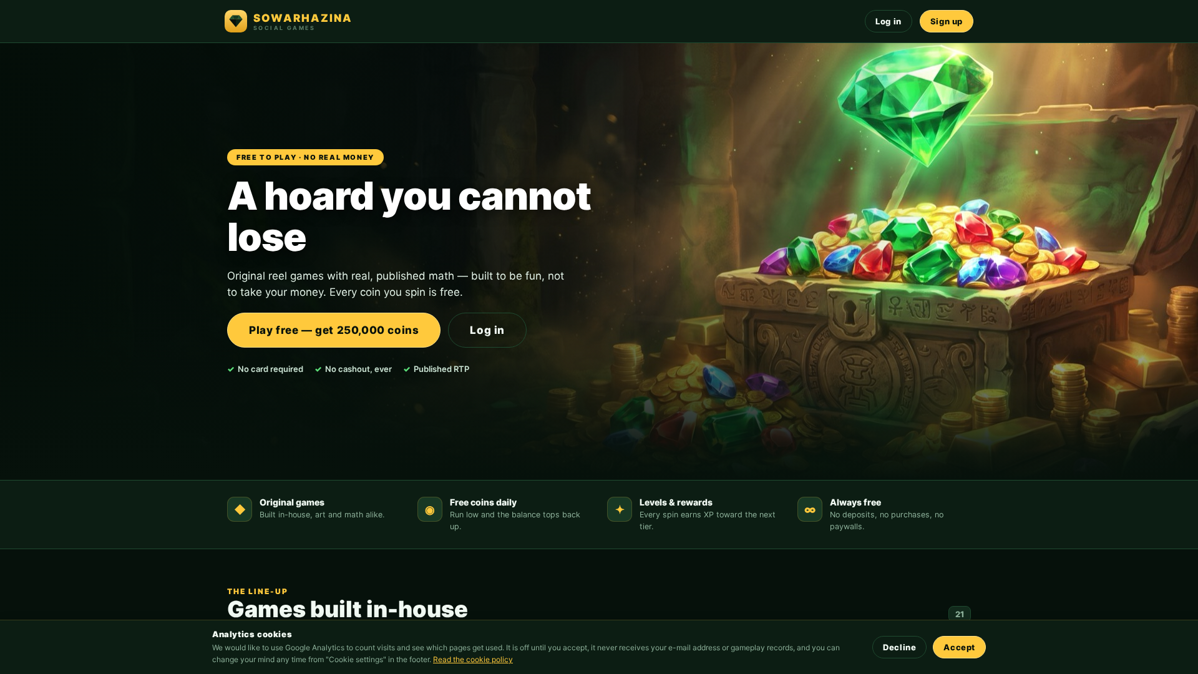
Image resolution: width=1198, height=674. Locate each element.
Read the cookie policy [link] (473, 659)
